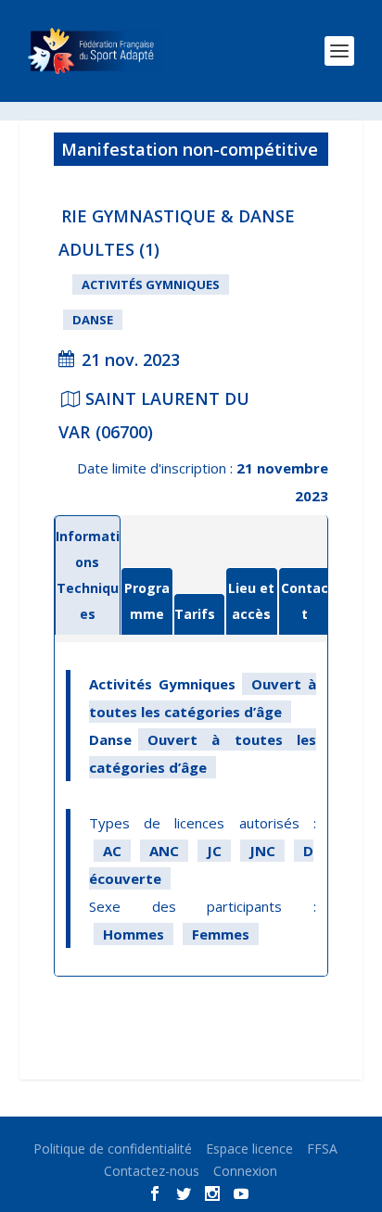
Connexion (245, 1171)
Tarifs (194, 614)
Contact (304, 601)
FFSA (322, 1148)
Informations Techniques (88, 575)
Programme (147, 601)
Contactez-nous (151, 1171)
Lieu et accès (251, 601)
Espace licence (249, 1148)
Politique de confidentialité (112, 1148)
